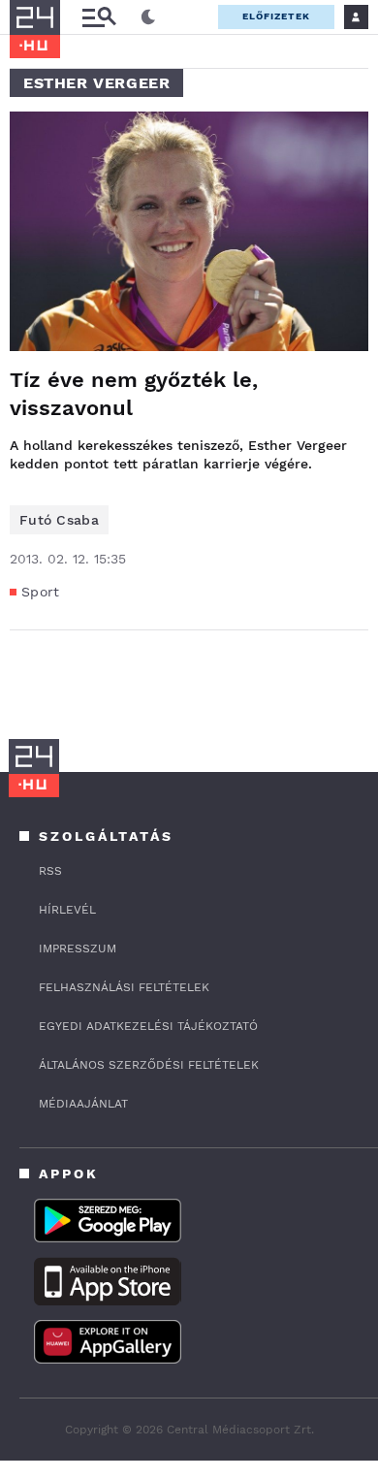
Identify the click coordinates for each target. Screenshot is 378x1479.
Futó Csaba (59, 520)
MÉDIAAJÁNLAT (83, 1103)
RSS (50, 871)
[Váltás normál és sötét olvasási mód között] (148, 17)
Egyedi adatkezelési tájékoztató (148, 1026)
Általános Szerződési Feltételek (149, 1065)
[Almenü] (99, 17)
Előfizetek (276, 16)
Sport (40, 591)
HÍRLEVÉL (67, 909)
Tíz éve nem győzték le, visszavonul (134, 394)
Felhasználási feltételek (124, 987)
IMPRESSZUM (77, 948)
